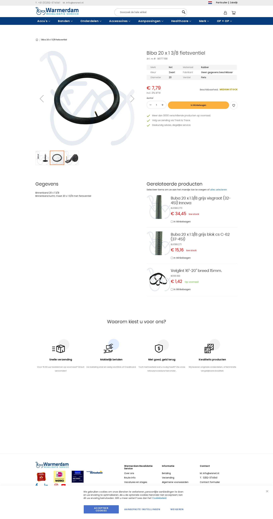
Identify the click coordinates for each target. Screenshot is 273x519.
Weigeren (177, 509)
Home (37, 39)
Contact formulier (210, 482)
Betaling (166, 473)
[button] (41, 98)
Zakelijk (234, 2)
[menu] (136, 21)
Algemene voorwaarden (175, 482)
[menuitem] (43, 21)
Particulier (222, 2)
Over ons (129, 473)
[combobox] (150, 12)
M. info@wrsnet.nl (209, 473)
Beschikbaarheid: (209, 89)
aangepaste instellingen (142, 509)
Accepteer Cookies (101, 509)
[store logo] (57, 11)
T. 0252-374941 (208, 477)
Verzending (168, 477)
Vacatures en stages (135, 482)
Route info (130, 477)
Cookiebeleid (159, 498)
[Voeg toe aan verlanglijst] (234, 105)
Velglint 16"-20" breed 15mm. (196, 271)
